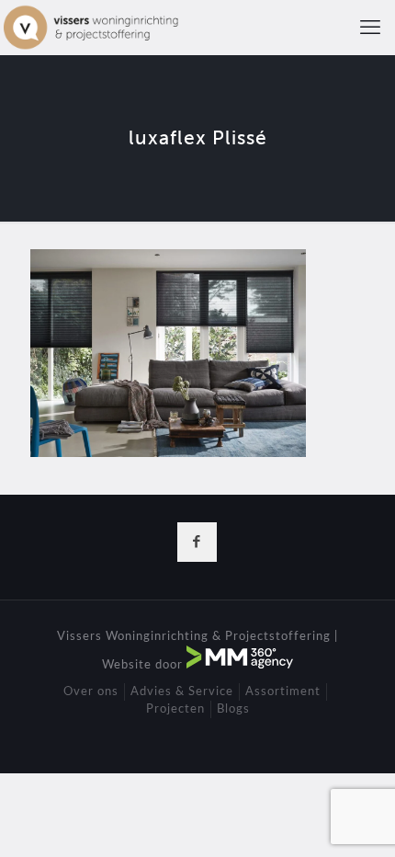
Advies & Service (181, 692)
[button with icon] (197, 542)
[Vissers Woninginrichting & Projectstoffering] (91, 28)
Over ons (90, 692)
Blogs (233, 709)
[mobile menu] (370, 27)
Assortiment (283, 692)
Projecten (175, 709)
